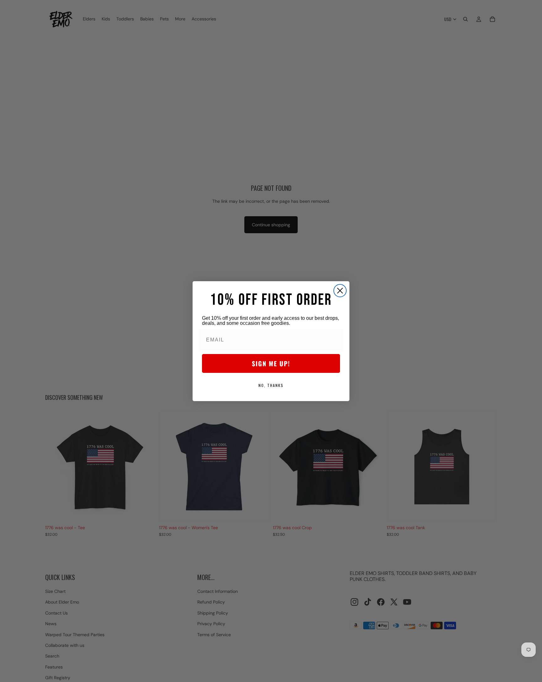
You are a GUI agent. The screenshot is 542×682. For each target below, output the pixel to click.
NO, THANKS (271, 385)
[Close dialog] (340, 290)
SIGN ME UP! (271, 363)
